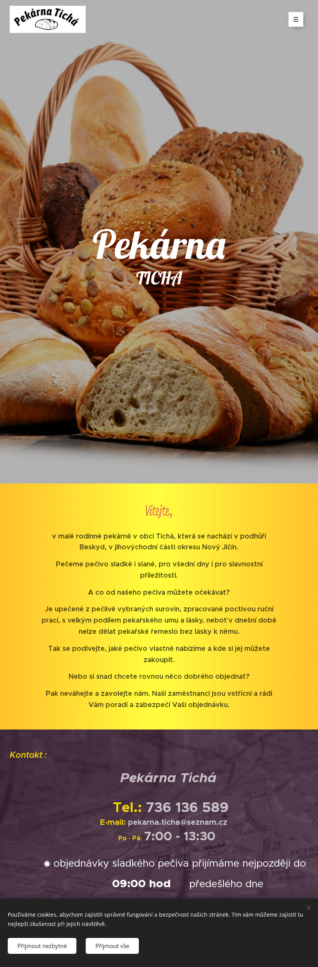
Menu (296, 19)
